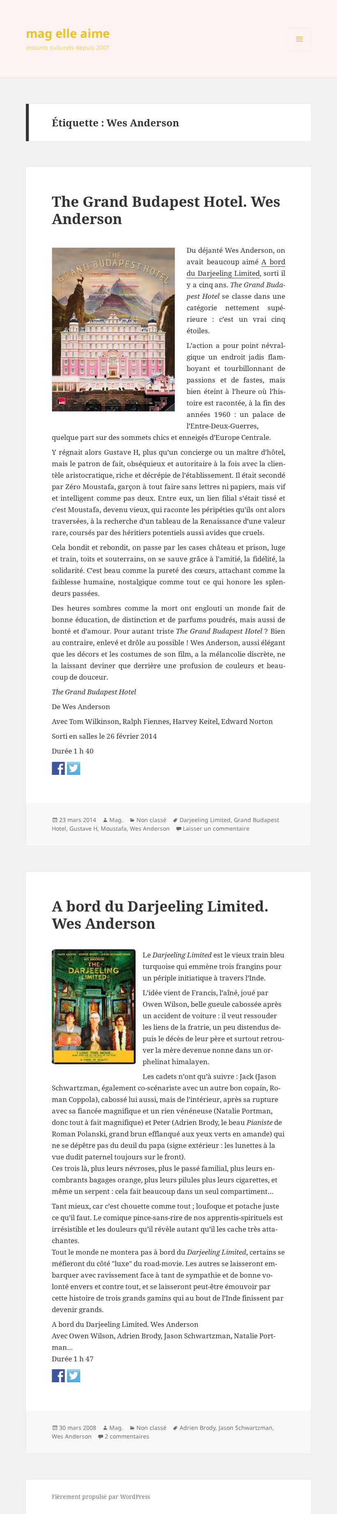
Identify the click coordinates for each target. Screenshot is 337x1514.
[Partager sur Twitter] (73, 768)
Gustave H (83, 828)
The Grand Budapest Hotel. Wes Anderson (166, 210)
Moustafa (114, 828)
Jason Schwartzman (245, 1428)
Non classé (151, 820)
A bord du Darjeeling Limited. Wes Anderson (160, 914)
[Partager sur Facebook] (58, 768)
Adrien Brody (197, 1428)
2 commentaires (127, 1436)
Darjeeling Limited (205, 820)
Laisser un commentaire (216, 828)
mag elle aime (68, 33)
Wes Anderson (150, 828)
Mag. (116, 820)
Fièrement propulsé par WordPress (101, 1496)
